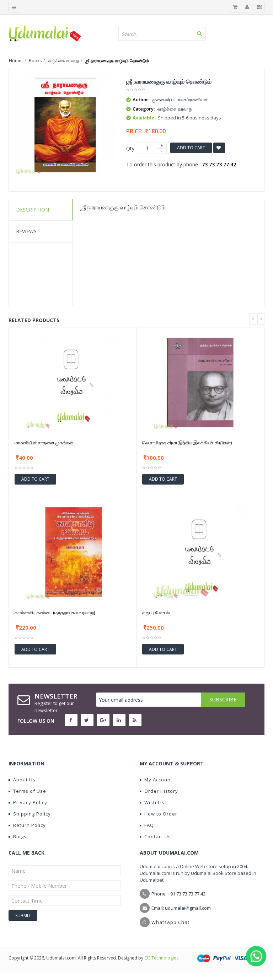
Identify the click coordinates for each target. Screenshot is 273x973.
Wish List (155, 802)
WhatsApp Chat (170, 922)
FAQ (149, 825)
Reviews (26, 231)
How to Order (160, 814)
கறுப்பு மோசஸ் (156, 612)
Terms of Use (29, 791)
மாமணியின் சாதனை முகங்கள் (44, 442)
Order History (161, 791)
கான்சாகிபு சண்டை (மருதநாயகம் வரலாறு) (55, 612)
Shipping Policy (32, 814)
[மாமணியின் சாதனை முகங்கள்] (73, 381)
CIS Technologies (161, 958)
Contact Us (157, 836)
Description (32, 209)
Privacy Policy (30, 802)
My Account (158, 779)
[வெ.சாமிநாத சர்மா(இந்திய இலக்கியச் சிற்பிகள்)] (200, 381)
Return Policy (29, 825)
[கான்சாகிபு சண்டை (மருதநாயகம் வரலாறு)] (73, 552)
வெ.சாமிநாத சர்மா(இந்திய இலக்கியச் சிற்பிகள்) (187, 442)
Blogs (20, 836)
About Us (24, 779)
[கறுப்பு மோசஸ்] (200, 552)
